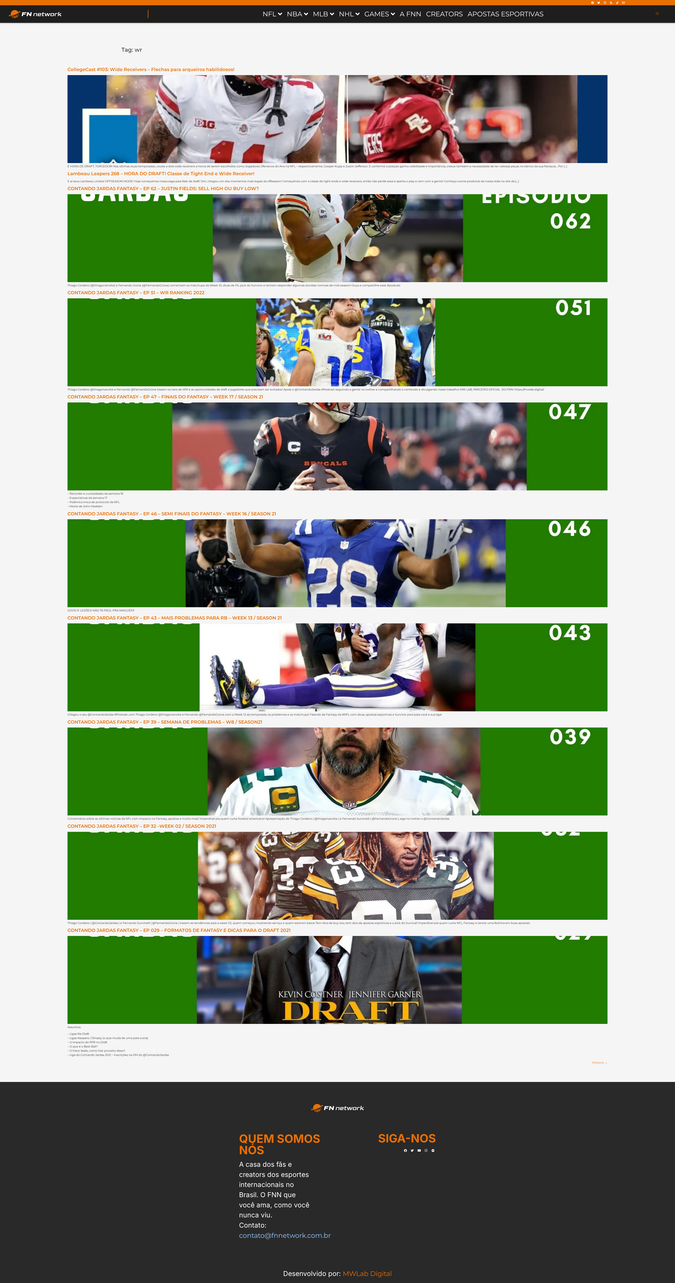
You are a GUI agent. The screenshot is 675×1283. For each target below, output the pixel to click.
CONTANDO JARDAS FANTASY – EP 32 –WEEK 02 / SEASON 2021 (142, 826)
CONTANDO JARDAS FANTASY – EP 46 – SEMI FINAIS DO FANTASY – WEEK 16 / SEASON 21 (172, 513)
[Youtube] (419, 1151)
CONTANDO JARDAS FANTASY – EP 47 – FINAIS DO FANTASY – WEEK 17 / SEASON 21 (165, 396)
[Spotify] (433, 1151)
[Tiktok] (617, 2)
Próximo (600, 1062)
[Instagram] (605, 2)
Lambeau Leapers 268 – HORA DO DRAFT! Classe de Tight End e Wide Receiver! (161, 173)
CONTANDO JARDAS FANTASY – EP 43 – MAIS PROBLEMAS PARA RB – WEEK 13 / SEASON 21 (175, 618)
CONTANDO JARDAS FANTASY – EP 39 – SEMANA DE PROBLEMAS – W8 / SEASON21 (165, 722)
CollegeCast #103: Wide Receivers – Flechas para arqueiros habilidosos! (151, 69)
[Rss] (611, 2)
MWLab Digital (367, 1273)
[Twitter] (598, 2)
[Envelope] (623, 2)
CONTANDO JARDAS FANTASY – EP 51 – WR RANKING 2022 (136, 292)
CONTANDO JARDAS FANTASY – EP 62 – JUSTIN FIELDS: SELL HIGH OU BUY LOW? (163, 188)
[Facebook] (592, 2)
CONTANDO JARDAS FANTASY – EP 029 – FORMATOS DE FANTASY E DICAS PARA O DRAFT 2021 (179, 930)
